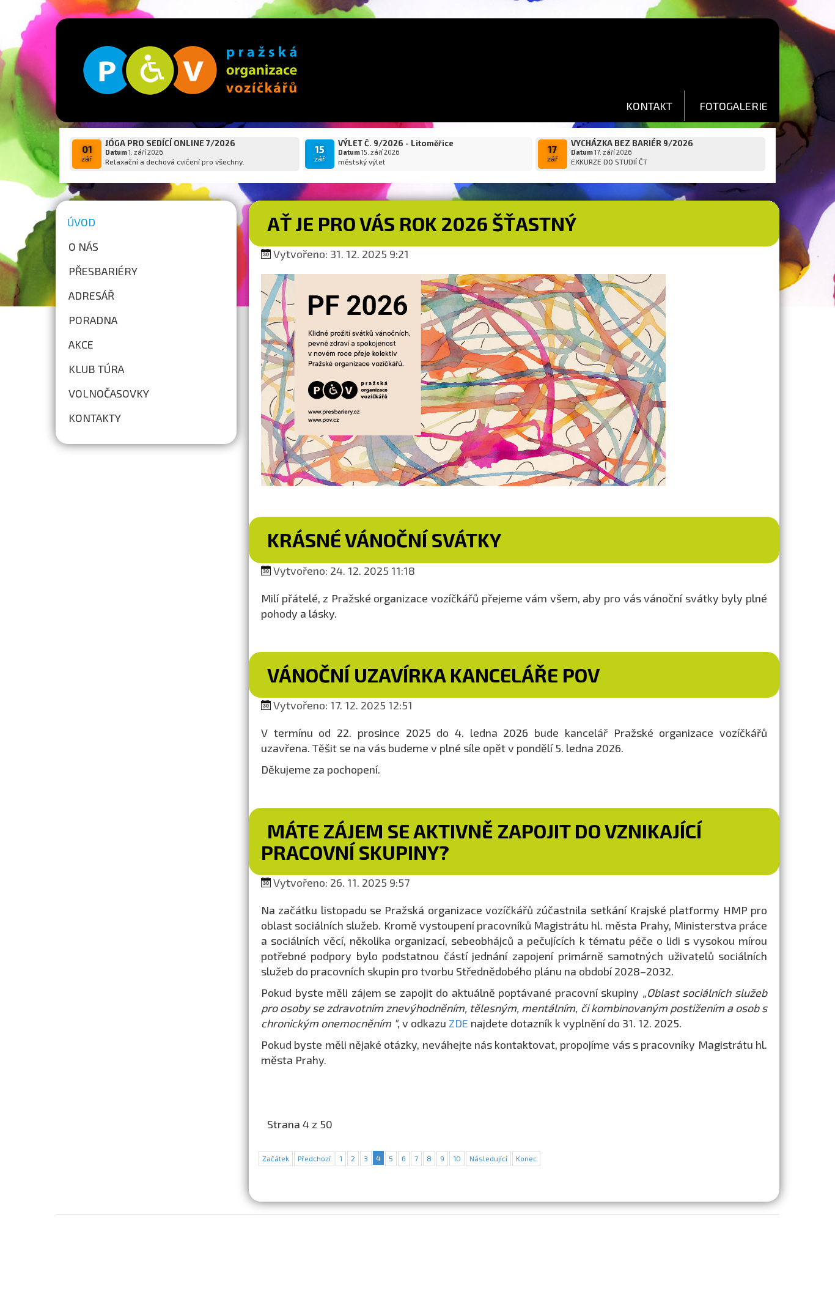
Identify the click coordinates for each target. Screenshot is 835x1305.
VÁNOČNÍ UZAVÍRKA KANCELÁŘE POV (433, 674)
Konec (526, 1158)
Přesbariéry (103, 271)
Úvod (81, 222)
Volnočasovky (108, 393)
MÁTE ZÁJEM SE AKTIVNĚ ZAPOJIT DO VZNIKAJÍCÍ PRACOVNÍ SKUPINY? (481, 841)
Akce (81, 344)
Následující (488, 1158)
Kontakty (94, 417)
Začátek (275, 1158)
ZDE (458, 1023)
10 (457, 1158)
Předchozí (314, 1158)
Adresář (91, 295)
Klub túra (96, 368)
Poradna (92, 320)
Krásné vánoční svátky (384, 539)
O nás (83, 246)
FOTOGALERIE (733, 106)
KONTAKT (649, 106)
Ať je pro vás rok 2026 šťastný (421, 223)
